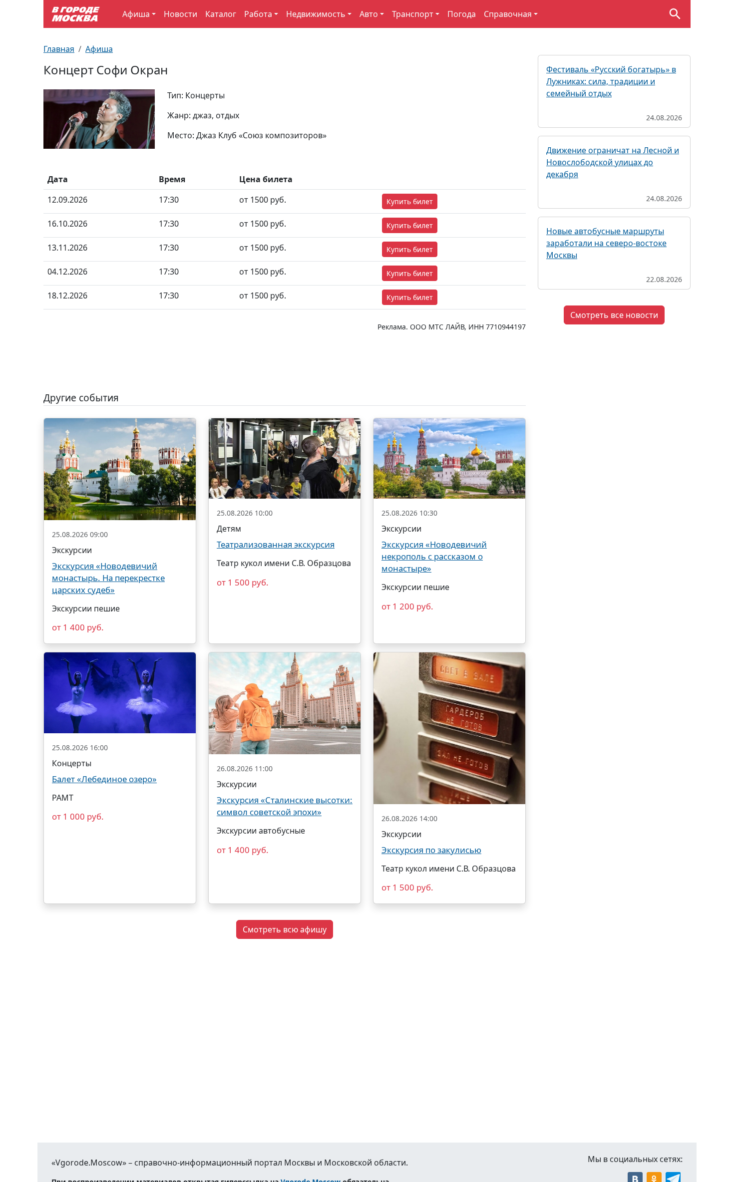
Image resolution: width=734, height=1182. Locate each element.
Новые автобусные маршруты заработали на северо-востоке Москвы (606, 243)
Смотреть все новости (614, 314)
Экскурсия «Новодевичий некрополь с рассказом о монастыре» (434, 556)
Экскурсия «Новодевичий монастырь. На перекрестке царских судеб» (108, 577)
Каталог (220, 13)
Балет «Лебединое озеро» (104, 779)
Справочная (508, 13)
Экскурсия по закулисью (431, 850)
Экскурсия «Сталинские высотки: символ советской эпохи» (285, 806)
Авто (369, 13)
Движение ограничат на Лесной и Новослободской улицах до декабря (612, 162)
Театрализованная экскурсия (276, 544)
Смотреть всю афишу (285, 929)
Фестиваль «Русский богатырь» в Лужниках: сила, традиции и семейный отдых (611, 81)
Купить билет (409, 201)
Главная (58, 48)
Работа (258, 13)
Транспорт (412, 13)
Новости (180, 13)
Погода (461, 13)
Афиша (136, 13)
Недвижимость (316, 13)
